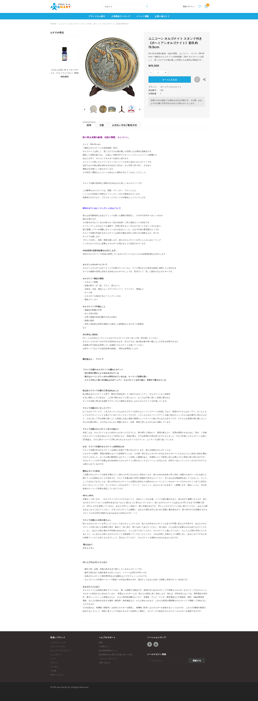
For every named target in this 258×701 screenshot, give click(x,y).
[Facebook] (149, 644)
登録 (185, 6)
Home (53, 23)
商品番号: (152, 90)
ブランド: (152, 87)
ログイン (191, 6)
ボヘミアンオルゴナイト (170, 87)
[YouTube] (155, 644)
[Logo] (60, 6)
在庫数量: (152, 94)
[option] (112, 67)
